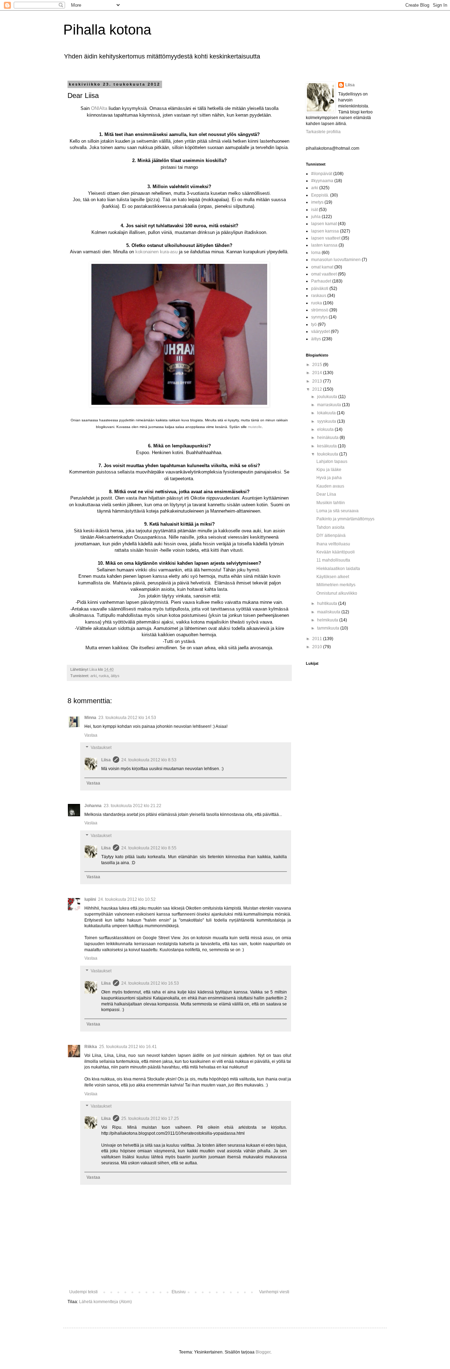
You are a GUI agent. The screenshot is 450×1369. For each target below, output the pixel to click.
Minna (90, 717)
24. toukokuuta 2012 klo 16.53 (150, 983)
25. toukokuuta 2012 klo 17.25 (150, 1118)
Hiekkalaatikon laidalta (338, 568)
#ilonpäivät (321, 173)
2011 (317, 638)
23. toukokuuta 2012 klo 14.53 (127, 717)
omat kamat (322, 267)
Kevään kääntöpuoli (335, 552)
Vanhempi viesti (274, 1291)
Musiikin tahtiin (330, 502)
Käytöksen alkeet (332, 576)
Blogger (263, 1352)
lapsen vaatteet (325, 238)
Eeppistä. (320, 195)
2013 (317, 381)
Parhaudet (321, 281)
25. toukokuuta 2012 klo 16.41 (128, 1046)
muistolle (255, 427)
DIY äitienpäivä (331, 535)
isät (314, 209)
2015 (317, 364)
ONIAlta (99, 108)
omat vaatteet (324, 274)
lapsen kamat (324, 223)
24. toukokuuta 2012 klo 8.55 (148, 847)
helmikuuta (328, 620)
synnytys (319, 317)
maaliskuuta (329, 611)
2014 (317, 372)
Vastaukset (101, 747)
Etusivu (179, 1291)
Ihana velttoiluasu (333, 543)
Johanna (93, 805)
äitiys (115, 676)
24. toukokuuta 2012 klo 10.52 (127, 899)
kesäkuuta (327, 446)
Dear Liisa (326, 494)
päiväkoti (319, 288)
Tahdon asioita (330, 527)
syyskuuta (327, 421)
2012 (317, 389)
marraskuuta (329, 404)
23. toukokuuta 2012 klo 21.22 (132, 805)
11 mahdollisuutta (333, 560)
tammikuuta (328, 628)
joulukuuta (327, 396)
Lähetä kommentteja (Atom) (105, 1301)
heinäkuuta (328, 437)
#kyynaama (322, 180)
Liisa (106, 759)
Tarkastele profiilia (323, 131)
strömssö (319, 310)
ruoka (104, 676)
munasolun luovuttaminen (336, 259)
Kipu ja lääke (328, 469)
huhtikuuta (327, 603)
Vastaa (90, 735)
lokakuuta (327, 412)
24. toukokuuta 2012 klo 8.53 (148, 759)
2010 (317, 646)
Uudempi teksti (83, 1291)
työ (314, 324)
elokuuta (326, 429)
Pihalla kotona (107, 29)
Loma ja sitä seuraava (337, 510)
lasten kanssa (324, 245)
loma (316, 252)
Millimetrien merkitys (335, 584)
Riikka (90, 1046)
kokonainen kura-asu (156, 251)
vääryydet (320, 331)
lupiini (90, 899)
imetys (317, 202)
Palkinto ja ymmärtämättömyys (345, 518)
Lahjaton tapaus (331, 461)
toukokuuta (328, 454)
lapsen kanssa (325, 231)
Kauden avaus (330, 486)
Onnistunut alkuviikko (336, 593)
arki (93, 676)
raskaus (318, 295)
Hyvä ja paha (329, 477)
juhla (316, 216)
